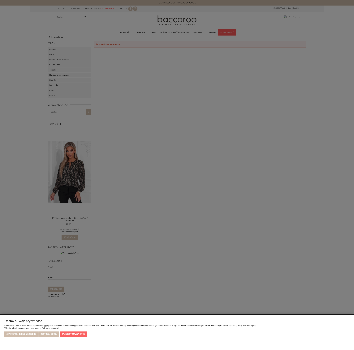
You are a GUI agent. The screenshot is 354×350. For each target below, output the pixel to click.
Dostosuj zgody (49, 334)
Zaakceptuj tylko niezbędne (21, 334)
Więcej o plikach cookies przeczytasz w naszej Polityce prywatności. (31, 328)
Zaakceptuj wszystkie (73, 334)
